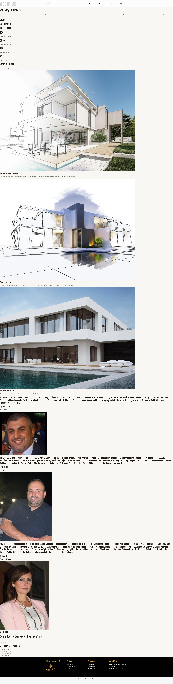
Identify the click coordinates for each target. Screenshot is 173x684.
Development (91, 666)
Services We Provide (72, 666)
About (113, 3)
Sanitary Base (91, 668)
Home (90, 3)
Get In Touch (3, 642)
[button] (108, 3)
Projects (97, 3)
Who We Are (70, 664)
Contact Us (120, 3)
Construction (91, 664)
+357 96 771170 (113, 666)
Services (104, 3)
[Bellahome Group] (49, 3)
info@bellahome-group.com (116, 668)
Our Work (69, 668)
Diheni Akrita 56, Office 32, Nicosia (117, 664)
